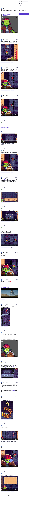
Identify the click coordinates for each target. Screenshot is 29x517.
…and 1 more (15, 441)
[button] (9, 52)
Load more (9, 495)
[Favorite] (9, 35)
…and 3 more (15, 90)
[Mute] (3, 60)
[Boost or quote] (5, 35)
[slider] (9, 87)
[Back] (1, 1)
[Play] (1, 60)
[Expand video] (15, 60)
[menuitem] (9, 52)
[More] (17, 35)
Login (23, 15)
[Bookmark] (13, 35)
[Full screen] (16, 60)
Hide (16, 44)
